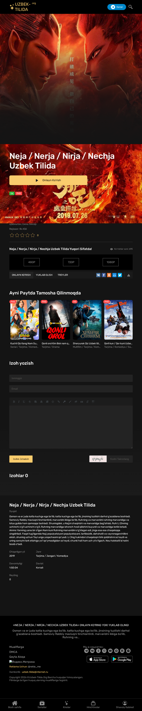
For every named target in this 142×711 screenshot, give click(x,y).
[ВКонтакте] (98, 275)
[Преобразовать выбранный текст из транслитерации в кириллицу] (87, 401)
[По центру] (41, 401)
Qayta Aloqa (17, 656)
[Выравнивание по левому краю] (36, 401)
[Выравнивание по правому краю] (47, 401)
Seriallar (42, 707)
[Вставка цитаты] (82, 401)
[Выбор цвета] (70, 401)
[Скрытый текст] (76, 401)
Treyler (63, 275)
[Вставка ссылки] (59, 401)
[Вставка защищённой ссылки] (64, 401)
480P (31, 262)
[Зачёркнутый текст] (30, 401)
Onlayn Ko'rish (21, 275)
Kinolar (66, 707)
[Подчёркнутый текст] (24, 401)
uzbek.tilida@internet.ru (35, 672)
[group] (24, 324)
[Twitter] (120, 275)
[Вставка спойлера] (93, 401)
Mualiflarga (16, 647)
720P (71, 262)
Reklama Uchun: (18, 666)
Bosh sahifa (14, 707)
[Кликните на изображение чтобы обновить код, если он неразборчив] (98, 458)
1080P (111, 262)
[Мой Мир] (114, 275)
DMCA (13, 652)
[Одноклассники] (109, 275)
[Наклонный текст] (18, 401)
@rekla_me (34, 666)
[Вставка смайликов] (53, 401)
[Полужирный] (14, 401)
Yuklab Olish (44, 275)
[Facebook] (104, 275)
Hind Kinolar (93, 707)
